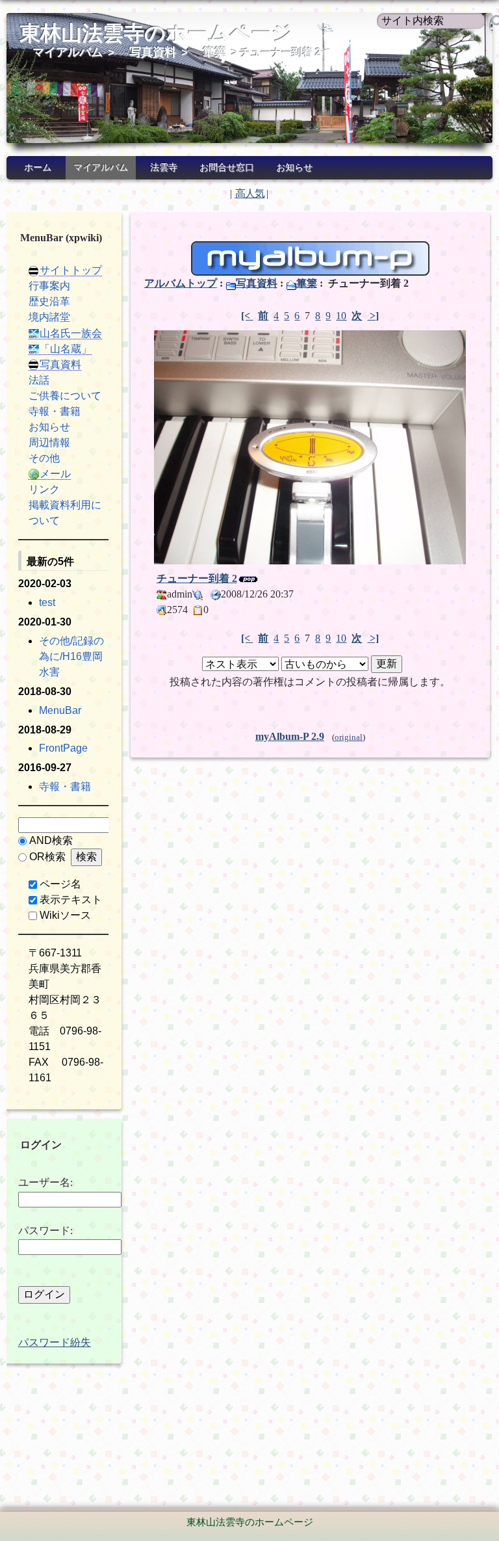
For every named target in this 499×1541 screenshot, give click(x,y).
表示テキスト (71, 899)
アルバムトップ (180, 283)
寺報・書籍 (55, 411)
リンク (44, 489)
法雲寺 (163, 167)
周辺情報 (49, 442)
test (47, 602)
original (349, 737)
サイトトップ (71, 270)
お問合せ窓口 (226, 167)
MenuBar (60, 710)
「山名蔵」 (66, 348)
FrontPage (63, 748)
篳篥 (214, 52)
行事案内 (49, 285)
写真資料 (152, 52)
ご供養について (65, 395)
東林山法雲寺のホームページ (156, 33)
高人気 (249, 193)
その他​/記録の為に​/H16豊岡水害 (71, 656)
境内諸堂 (49, 317)
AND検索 (51, 840)
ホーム (37, 167)
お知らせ (294, 167)
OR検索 (47, 856)
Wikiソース (65, 915)
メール (55, 473)
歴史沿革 (49, 301)
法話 (39, 380)
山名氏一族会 (71, 333)
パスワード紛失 (54, 1342)
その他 (44, 458)
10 (341, 315)
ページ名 (60, 883)
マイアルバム (67, 52)
